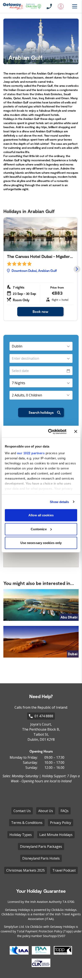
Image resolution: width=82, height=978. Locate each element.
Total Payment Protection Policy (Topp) (45, 931)
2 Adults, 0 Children (27, 395)
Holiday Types (20, 834)
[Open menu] (72, 6)
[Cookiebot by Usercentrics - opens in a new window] (49, 431)
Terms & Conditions (26, 822)
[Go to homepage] (22, 6)
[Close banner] (75, 431)
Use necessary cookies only (41, 543)
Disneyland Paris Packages (41, 846)
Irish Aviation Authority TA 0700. (52, 902)
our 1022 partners (31, 453)
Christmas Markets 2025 (25, 870)
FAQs (65, 810)
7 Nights (18, 383)
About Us (45, 810)
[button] (77, 269)
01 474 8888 (43, 716)
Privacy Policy (60, 822)
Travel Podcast (64, 870)
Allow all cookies (41, 515)
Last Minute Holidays (56, 834)
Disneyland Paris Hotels (41, 858)
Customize (39, 529)
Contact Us (22, 810)
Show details (59, 501)
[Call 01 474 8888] (49, 6)
